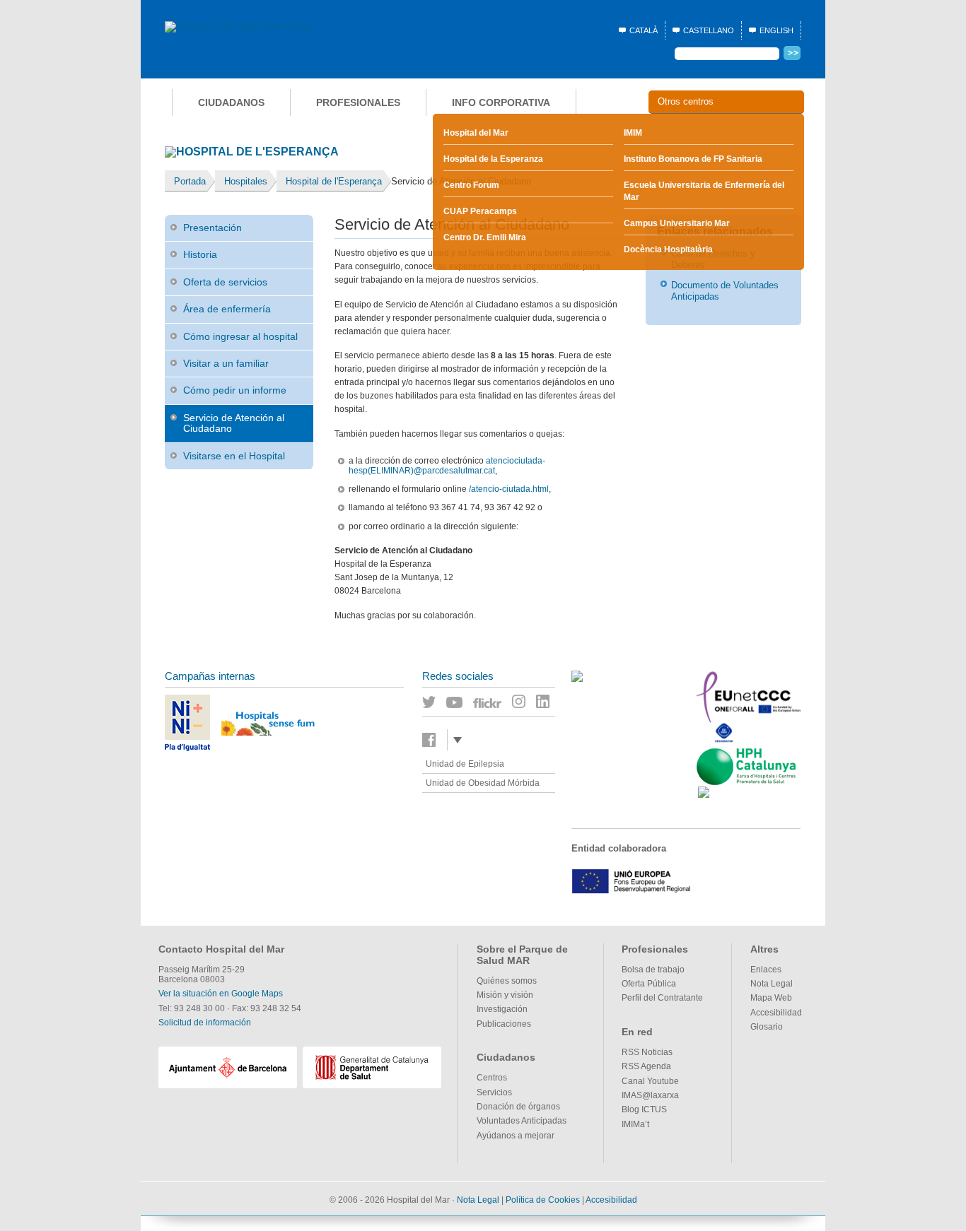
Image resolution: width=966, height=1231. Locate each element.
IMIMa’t (635, 1124)
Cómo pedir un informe (234, 390)
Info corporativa (501, 102)
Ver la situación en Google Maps (220, 994)
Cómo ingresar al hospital (240, 336)
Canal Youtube (650, 1081)
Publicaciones (504, 1024)
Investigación (502, 1009)
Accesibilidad (776, 1013)
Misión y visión (505, 995)
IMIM (633, 133)
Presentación (212, 227)
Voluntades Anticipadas (521, 1121)
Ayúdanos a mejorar (515, 1136)
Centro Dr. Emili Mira (484, 237)
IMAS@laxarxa (650, 1095)
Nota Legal (771, 984)
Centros (492, 1078)
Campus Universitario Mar (677, 223)
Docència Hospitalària (668, 249)
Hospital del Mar (475, 133)
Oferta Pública (649, 984)
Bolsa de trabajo (653, 969)
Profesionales (358, 102)
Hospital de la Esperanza (493, 159)
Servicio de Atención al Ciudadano (233, 423)
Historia (200, 254)
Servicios (494, 1092)
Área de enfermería (227, 308)
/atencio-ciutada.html (509, 489)
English (776, 30)
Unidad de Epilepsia (465, 764)
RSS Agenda (646, 1066)
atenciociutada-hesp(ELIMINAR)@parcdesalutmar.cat (447, 466)
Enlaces (765, 969)
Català (643, 30)
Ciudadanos (231, 102)
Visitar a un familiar (226, 363)
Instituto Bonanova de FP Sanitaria (693, 159)
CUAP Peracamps (480, 211)
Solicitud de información (204, 1022)
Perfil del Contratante (662, 998)
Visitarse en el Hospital (234, 455)
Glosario (766, 1027)
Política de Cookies (543, 1200)
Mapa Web (771, 998)
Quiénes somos (507, 981)
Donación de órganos (518, 1107)
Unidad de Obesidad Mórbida (483, 783)
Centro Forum (471, 185)
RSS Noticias (647, 1052)
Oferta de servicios (225, 282)
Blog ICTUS (644, 1109)
